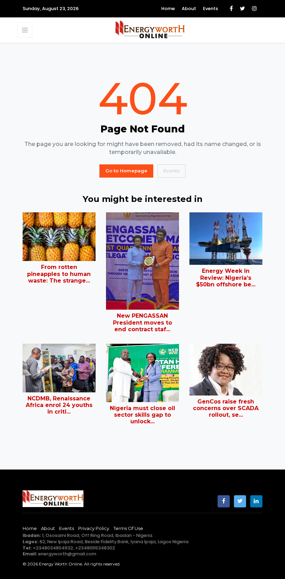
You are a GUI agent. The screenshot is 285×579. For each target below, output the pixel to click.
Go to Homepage (126, 170)
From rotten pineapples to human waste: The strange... (59, 274)
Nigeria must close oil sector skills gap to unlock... (142, 415)
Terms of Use (128, 528)
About (189, 8)
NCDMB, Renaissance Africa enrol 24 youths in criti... (59, 405)
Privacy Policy (93, 528)
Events (210, 8)
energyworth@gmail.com (67, 554)
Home (168, 8)
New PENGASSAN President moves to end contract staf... (142, 322)
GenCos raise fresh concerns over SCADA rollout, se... (226, 408)
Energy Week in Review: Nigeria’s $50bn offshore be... (225, 277)
